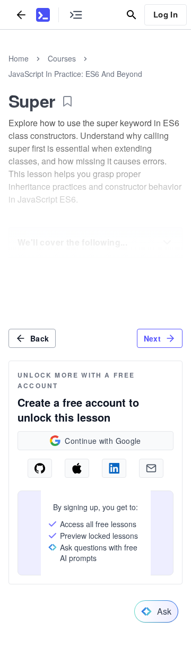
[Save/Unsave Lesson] (67, 101)
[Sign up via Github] (40, 468)
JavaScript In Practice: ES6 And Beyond (75, 73)
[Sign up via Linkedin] (114, 468)
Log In (165, 14)
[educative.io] (43, 15)
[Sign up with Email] (151, 468)
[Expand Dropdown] (167, 242)
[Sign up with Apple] (77, 468)
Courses (62, 58)
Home (18, 58)
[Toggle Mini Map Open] (76, 14)
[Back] (21, 14)
